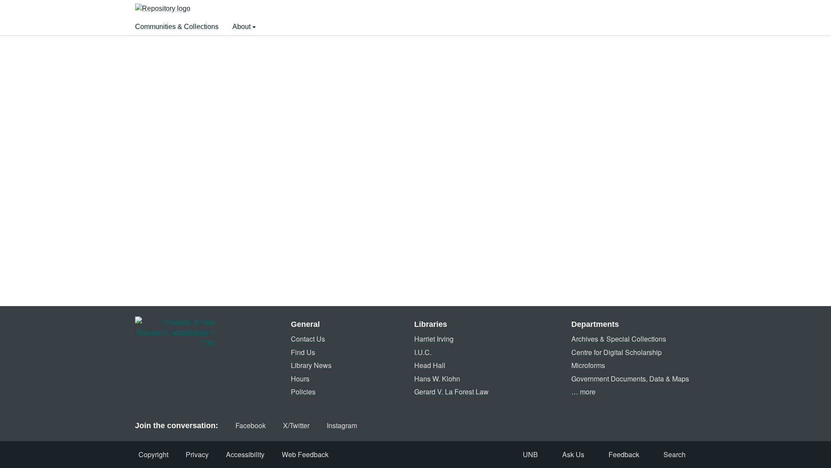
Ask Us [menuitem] (573, 454)
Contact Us (308, 339)
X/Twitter (296, 425)
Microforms (588, 365)
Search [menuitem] (675, 454)
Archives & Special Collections (618, 339)
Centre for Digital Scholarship (616, 352)
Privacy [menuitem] (197, 454)
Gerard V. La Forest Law (451, 392)
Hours (300, 379)
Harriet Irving (434, 339)
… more (583, 392)
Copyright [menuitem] (153, 454)
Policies (303, 392)
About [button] (242, 26)
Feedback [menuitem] (624, 454)
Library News (311, 365)
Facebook (250, 425)
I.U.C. (423, 352)
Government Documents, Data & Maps (630, 379)
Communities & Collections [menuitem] (177, 26)
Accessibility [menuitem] (245, 454)
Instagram (342, 425)
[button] (162, 9)
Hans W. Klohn (437, 379)
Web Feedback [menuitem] (305, 454)
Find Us (303, 352)
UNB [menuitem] (530, 454)
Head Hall (429, 365)
